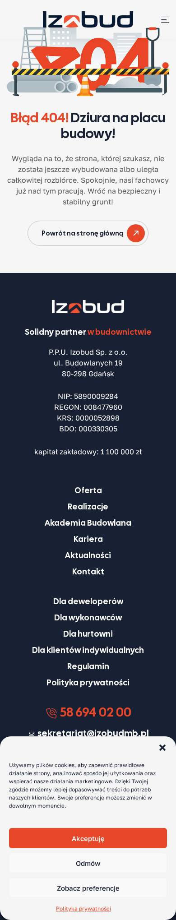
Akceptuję (88, 838)
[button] (162, 747)
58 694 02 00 (94, 712)
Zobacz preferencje (88, 888)
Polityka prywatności (83, 908)
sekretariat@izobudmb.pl (93, 733)
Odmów (88, 863)
